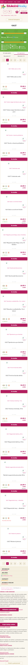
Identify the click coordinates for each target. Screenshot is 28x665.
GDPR (18, 2)
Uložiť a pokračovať (14, 663)
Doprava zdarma (7, 46)
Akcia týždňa (6, 45)
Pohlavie (3, 36)
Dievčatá (11, 37)
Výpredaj (5, 49)
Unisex (16, 37)
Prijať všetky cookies (8, 624)
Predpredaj (23, 48)
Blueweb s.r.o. (10, 589)
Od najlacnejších (7, 53)
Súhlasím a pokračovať (9, 609)
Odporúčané (6, 48)
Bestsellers (14, 45)
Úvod (2, 2)
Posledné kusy (14, 48)
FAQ (15, 2)
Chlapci (4, 37)
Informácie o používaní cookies (6, 587)
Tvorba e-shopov (4, 589)
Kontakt (10, 2)
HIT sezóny (15, 46)
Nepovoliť (2, 635)
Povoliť (6, 635)
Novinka (22, 46)
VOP (5, 2)
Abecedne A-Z (7, 56)
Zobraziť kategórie (14, 19)
